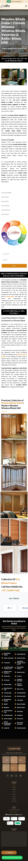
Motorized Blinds (6, 193)
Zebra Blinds (5, 214)
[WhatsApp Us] (6, 760)
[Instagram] (16, 775)
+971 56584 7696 (10, 590)
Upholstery (14, 798)
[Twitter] (11, 775)
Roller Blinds (5, 201)
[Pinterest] (20, 775)
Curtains (14, 794)
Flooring (14, 789)
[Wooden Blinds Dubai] (14, 426)
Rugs (14, 791)
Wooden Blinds (5, 210)
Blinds (14, 796)
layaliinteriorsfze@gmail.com (14, 814)
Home (4, 48)
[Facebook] (7, 775)
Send (14, 265)
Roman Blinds (5, 206)
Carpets (14, 787)
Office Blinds (5, 197)
